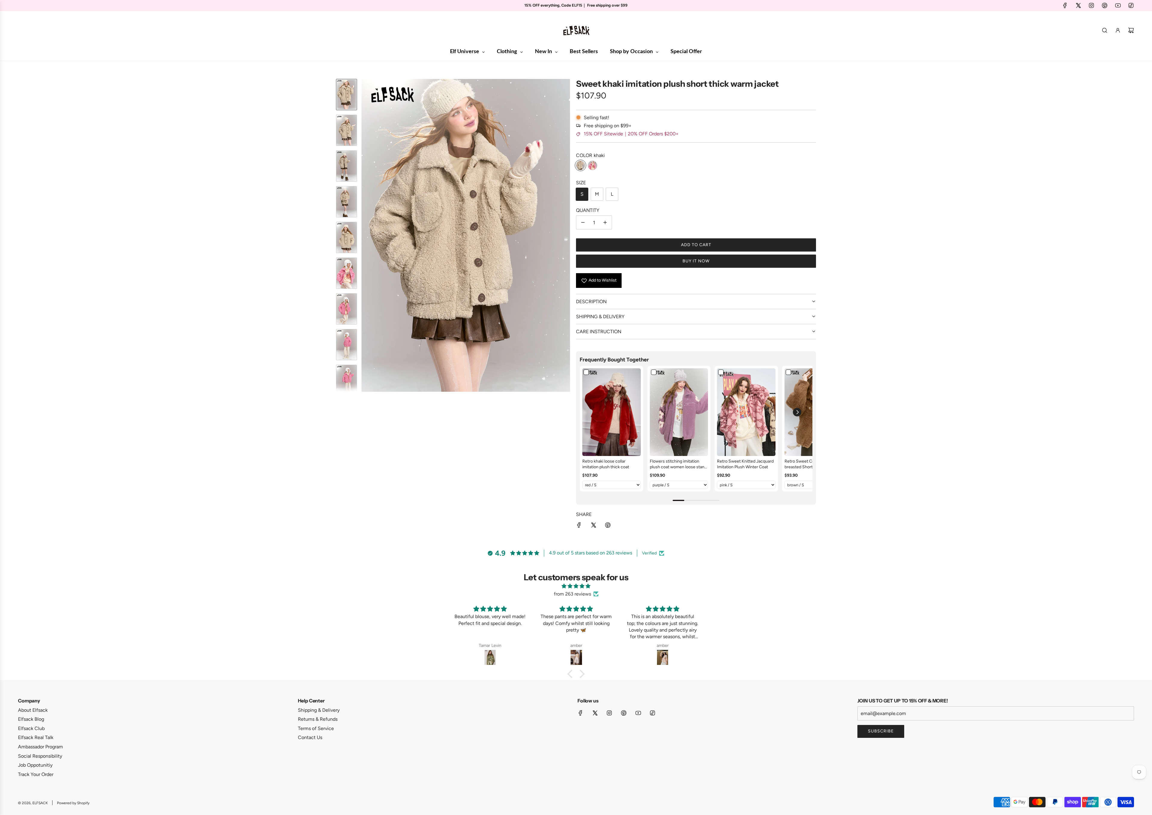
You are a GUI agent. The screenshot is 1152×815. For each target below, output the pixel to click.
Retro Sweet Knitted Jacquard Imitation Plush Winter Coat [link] (745, 464)
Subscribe (881, 731)
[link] (611, 412)
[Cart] (1131, 30)
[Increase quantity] (605, 222)
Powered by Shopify (73, 803)
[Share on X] (593, 526)
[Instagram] (1091, 5)
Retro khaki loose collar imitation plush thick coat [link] (605, 464)
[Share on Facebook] (579, 526)
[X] (1078, 5)
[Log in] (1117, 30)
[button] (366, 235)
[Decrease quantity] (583, 222)
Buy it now (696, 261)
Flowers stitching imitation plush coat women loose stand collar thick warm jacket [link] (678, 464)
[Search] (1104, 30)
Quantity (587, 210)
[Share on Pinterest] (607, 526)
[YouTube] (1117, 5)
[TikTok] (1131, 5)
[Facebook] (1065, 5)
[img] (576, 586)
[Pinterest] (1104, 5)
